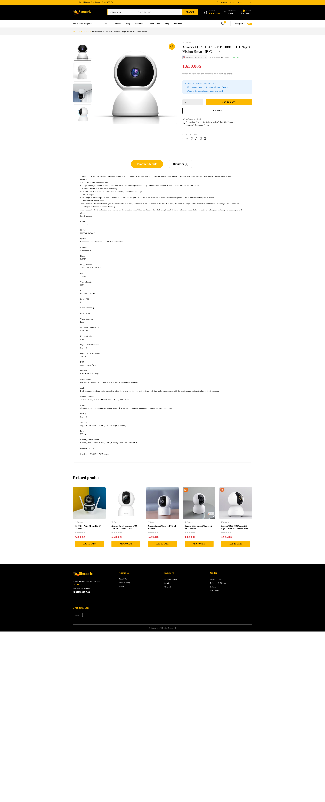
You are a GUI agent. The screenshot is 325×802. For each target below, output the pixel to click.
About (232, 2)
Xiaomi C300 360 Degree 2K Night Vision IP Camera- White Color (235, 529)
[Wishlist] (192, 118)
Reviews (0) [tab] (180, 164)
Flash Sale (210, 2)
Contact (241, 2)
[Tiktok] (80, 598)
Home (75, 31)
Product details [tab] (147, 164)
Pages (250, 2)
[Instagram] (86, 598)
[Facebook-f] (74, 598)
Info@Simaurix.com (81, 588)
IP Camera (85, 31)
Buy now (217, 111)
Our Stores (77, 584)
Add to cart (228, 102)
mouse (77, 615)
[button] (172, 46)
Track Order (222, 2)
